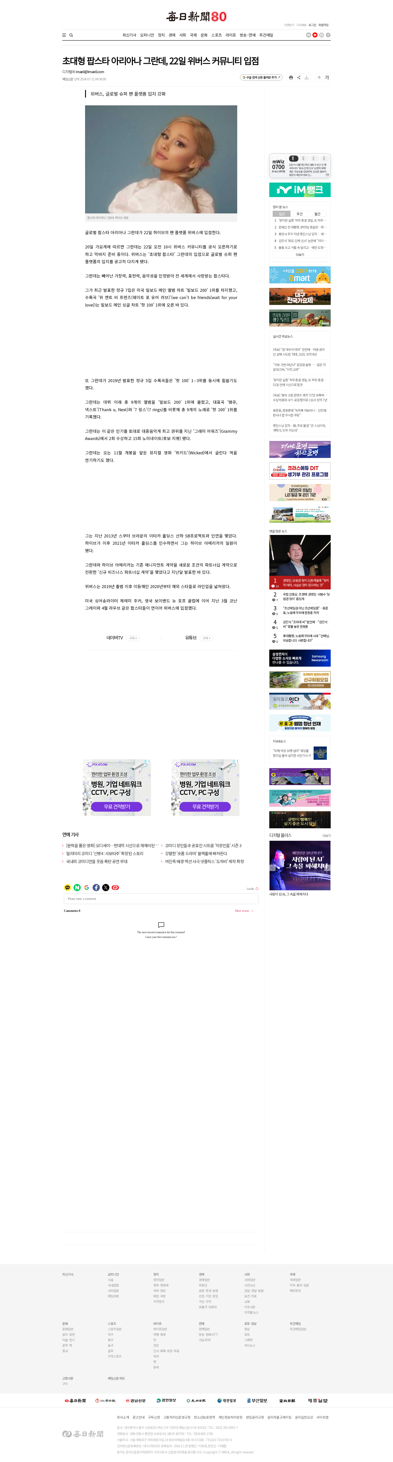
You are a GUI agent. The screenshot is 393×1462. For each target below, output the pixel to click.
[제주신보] (317, 1400)
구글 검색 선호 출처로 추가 (261, 77)
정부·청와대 (160, 1285)
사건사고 (249, 1285)
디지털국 (69, 71)
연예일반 (204, 1329)
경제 (172, 35)
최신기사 (129, 35)
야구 (110, 1334)
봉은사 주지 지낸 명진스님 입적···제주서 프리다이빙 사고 (314, 234)
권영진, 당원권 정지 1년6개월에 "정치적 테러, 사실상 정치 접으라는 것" (306, 582)
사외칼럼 (113, 1290)
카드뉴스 (249, 1345)
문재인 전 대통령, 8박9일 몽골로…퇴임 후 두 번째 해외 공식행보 (318, 227)
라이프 (231, 35)
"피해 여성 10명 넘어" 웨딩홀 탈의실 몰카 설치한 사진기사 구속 (292, 755)
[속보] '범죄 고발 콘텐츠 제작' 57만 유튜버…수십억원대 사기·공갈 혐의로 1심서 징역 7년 (300, 397)
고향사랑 (67, 1378)
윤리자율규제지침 (279, 1417)
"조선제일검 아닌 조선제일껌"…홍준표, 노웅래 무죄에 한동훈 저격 (305, 610)
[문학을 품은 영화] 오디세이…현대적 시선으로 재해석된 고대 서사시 (120, 845)
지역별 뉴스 (251, 1312)
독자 (156, 1356)
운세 (156, 1367)
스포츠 (216, 35)
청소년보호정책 (204, 1417)
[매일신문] (75, 1400)
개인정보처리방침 (230, 1417)
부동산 (203, 1285)
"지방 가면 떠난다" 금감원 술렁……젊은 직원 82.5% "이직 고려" (299, 367)
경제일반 (204, 1279)
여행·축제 (159, 1334)
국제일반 (295, 1279)
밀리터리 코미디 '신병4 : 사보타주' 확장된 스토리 (104, 853)
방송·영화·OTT (208, 1334)
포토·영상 (250, 1323)
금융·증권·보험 (208, 1290)
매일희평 (113, 1296)
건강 (156, 1345)
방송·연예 (248, 35)
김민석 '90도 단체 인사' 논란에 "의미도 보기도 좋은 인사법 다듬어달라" (322, 240)
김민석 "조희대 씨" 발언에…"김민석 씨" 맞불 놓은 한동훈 (305, 624)
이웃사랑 (249, 1307)
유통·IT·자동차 (208, 1307)
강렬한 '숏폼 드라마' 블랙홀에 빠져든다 (196, 853)
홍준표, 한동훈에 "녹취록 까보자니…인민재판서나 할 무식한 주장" (299, 412)
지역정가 (158, 1301)
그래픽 (248, 1339)
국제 (193, 35)
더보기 (326, 835)
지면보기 (289, 25)
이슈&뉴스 (279, 741)
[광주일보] (196, 1400)
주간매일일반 (298, 1329)
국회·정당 (159, 1290)
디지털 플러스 (280, 835)
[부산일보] (257, 1400)
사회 (182, 35)
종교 (65, 1350)
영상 (247, 1329)
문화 (204, 35)
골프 (110, 1350)
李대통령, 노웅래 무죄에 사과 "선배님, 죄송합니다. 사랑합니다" (306, 638)
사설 (110, 1279)
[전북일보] (287, 1400)
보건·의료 (250, 1296)
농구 (110, 1345)
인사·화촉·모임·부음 (166, 1350)
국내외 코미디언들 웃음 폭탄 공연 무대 (96, 861)
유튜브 (197, 637)
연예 (201, 1323)
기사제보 (301, 25)
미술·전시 (68, 1339)
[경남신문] (136, 1400)
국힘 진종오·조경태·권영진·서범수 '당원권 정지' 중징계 (306, 596)
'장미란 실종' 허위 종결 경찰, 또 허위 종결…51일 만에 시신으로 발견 (320, 220)
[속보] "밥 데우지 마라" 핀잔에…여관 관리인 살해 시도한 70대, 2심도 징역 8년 (299, 351)
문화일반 (67, 1329)
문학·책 (67, 1345)
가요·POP (205, 1339)
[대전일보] (226, 1400)
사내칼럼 (113, 1285)
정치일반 (158, 1279)
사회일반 (249, 1279)
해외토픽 (295, 1290)
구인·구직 (205, 1301)
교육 (247, 1301)
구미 (65, 1383)
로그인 (312, 25)
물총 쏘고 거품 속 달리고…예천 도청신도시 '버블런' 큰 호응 (315, 247)
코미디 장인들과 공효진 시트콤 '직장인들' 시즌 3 (203, 845)
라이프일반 (160, 1329)
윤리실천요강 (304, 1417)
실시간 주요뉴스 (283, 336)
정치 (161, 35)
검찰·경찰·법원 (253, 1290)
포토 (247, 1334)
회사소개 (123, 1417)
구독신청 (154, 1417)
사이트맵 (322, 1417)
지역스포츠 (114, 1356)
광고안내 (138, 1417)
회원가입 (323, 25)
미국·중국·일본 (299, 1285)
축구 (110, 1339)
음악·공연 (68, 1334)
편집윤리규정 (255, 1417)
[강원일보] (105, 1400)
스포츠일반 (114, 1329)
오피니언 (147, 35)
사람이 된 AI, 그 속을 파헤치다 (288, 894)
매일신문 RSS (116, 1378)
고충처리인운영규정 (176, 1417)
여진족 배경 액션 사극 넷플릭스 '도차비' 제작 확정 (204, 861)
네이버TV (121, 637)
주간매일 (266, 35)
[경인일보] (166, 1400)
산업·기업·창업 (208, 1296)
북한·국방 (159, 1296)
